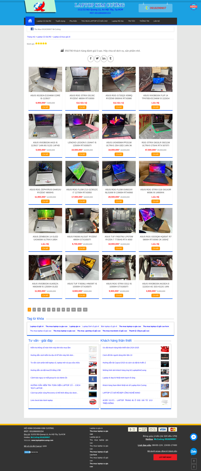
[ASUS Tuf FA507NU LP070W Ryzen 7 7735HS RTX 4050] (119, 234)
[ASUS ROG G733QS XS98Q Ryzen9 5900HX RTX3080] (119, 93)
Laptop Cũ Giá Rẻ (44, 21)
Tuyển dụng (60, 21)
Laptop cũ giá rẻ (37, 326)
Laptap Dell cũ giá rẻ (90, 326)
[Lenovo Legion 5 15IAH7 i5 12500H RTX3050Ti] (82, 140)
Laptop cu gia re (96, 428)
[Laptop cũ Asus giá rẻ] (40, 13)
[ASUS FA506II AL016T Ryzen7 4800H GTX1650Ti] (82, 234)
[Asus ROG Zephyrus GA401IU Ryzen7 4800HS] (45, 187)
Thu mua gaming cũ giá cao (88, 331)
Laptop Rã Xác (118, 21)
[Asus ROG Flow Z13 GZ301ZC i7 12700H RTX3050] (82, 187)
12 (85, 310)
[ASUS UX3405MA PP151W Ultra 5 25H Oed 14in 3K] (119, 140)
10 (74, 310)
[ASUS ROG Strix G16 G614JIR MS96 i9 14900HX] (156, 187)
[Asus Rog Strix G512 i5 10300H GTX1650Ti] (119, 281)
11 (79, 310)
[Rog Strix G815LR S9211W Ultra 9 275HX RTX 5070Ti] (156, 140)
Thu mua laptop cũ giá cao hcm (156, 326)
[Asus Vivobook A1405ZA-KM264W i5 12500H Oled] (45, 281)
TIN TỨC (131, 21)
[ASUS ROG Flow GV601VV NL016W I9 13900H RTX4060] (119, 187)
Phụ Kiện (73, 21)
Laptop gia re (74, 326)
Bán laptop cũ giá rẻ (109, 326)
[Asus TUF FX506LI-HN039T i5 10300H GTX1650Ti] (82, 281)
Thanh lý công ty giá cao (139, 331)
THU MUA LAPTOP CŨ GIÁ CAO (94, 21)
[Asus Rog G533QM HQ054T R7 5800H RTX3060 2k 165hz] (156, 234)
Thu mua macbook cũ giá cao (115, 331)
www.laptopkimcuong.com (42, 440)
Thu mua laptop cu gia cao (56, 326)
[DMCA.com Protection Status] (31, 453)
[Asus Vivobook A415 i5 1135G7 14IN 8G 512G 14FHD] (45, 140)
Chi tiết (45, 107)
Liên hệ (157, 21)
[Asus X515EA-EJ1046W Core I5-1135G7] (45, 93)
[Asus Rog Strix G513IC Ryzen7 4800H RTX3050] (82, 93)
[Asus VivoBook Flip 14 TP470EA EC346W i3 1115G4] (156, 93)
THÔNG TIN (144, 21)
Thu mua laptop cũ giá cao (40, 331)
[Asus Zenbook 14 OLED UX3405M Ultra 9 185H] (45, 234)
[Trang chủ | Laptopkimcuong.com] (30, 21)
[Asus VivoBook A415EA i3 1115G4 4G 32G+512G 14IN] (156, 281)
